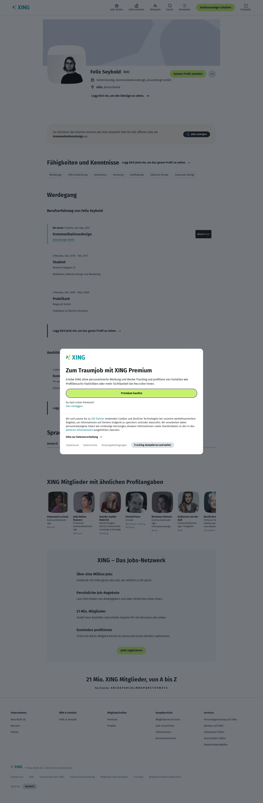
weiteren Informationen (79, 430)
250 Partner (97, 418)
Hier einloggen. (74, 406)
